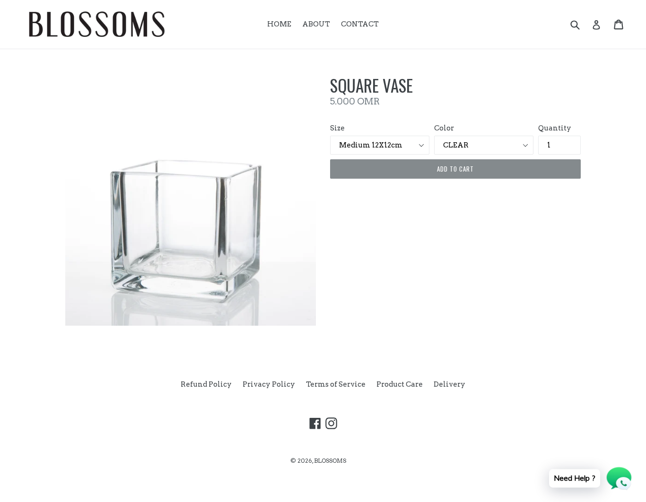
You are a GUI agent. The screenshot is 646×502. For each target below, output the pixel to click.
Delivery (449, 384)
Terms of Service (336, 384)
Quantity (554, 128)
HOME (279, 24)
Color (444, 128)
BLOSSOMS (330, 460)
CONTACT (360, 24)
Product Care (399, 384)
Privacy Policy (269, 384)
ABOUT (316, 24)
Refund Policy (206, 384)
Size (337, 128)
